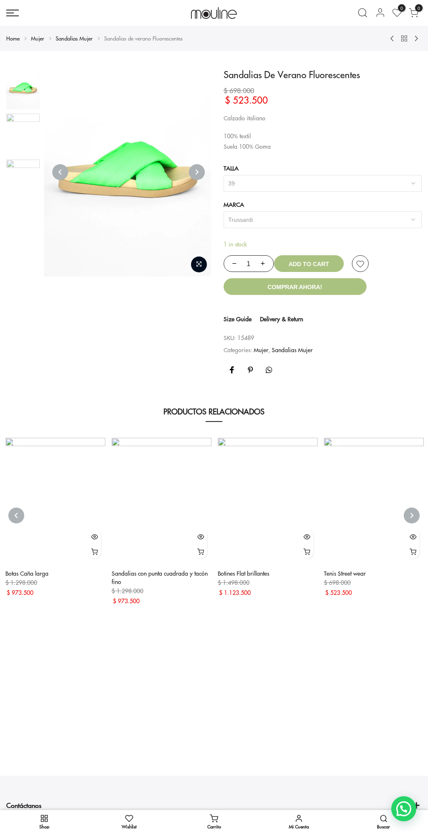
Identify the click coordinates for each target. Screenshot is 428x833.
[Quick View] (94, 535)
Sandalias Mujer (74, 38)
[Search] (363, 13)
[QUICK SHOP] (94, 551)
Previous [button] (60, 172)
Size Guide (238, 319)
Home (13, 38)
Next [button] (197, 172)
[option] (23, 88)
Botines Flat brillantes (243, 573)
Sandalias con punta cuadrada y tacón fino (160, 577)
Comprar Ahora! (295, 287)
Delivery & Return (281, 319)
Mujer (37, 38)
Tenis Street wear (345, 573)
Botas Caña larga (26, 573)
